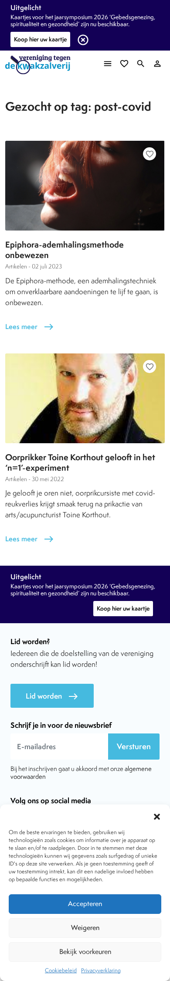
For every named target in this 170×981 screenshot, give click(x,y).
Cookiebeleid (61, 970)
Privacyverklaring (101, 970)
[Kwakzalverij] (40, 65)
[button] (157, 815)
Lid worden (52, 696)
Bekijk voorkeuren (85, 951)
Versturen (134, 746)
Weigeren (85, 927)
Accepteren (85, 903)
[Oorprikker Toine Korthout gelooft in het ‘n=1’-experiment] (85, 398)
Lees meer (29, 327)
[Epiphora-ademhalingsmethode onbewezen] (85, 186)
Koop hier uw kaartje (40, 39)
